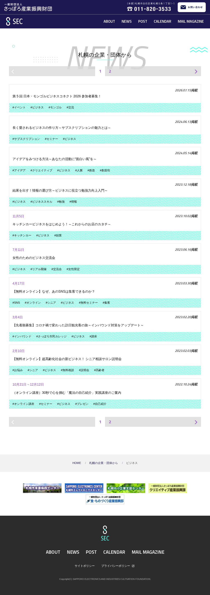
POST (142, 21)
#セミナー (51, 138)
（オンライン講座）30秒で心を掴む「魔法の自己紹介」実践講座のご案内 (67, 392)
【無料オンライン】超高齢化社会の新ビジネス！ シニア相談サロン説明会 (67, 359)
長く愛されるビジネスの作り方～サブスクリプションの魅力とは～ (62, 127)
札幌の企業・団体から (104, 463)
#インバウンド (22, 336)
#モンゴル (55, 107)
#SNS (16, 302)
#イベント (19, 107)
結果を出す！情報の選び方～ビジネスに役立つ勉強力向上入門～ (60, 190)
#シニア (51, 302)
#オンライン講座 (23, 403)
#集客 (106, 302)
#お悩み (18, 370)
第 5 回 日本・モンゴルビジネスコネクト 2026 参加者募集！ (57, 96)
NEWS (127, 21)
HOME (77, 463)
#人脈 (79, 170)
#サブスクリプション (26, 138)
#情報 (73, 201)
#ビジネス (37, 107)
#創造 (91, 170)
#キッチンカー (22, 235)
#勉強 (61, 201)
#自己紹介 (99, 403)
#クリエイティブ (41, 170)
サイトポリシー (85, 565)
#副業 (58, 235)
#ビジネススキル (41, 201)
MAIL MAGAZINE (191, 21)
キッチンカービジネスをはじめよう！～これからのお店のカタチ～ (62, 224)
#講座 (93, 336)
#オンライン (33, 302)
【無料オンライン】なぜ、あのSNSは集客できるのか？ (54, 291)
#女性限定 (73, 269)
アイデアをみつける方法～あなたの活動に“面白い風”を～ (55, 159)
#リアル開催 (39, 269)
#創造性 (105, 170)
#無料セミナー (88, 302)
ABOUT (109, 21)
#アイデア (19, 170)
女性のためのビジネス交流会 (34, 257)
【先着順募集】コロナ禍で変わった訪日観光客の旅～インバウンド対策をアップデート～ (78, 325)
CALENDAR (162, 21)
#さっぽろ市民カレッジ (51, 336)
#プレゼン (81, 403)
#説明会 (84, 370)
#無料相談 (67, 370)
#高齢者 (99, 370)
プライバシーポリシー (116, 565)
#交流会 (56, 269)
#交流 (70, 107)
